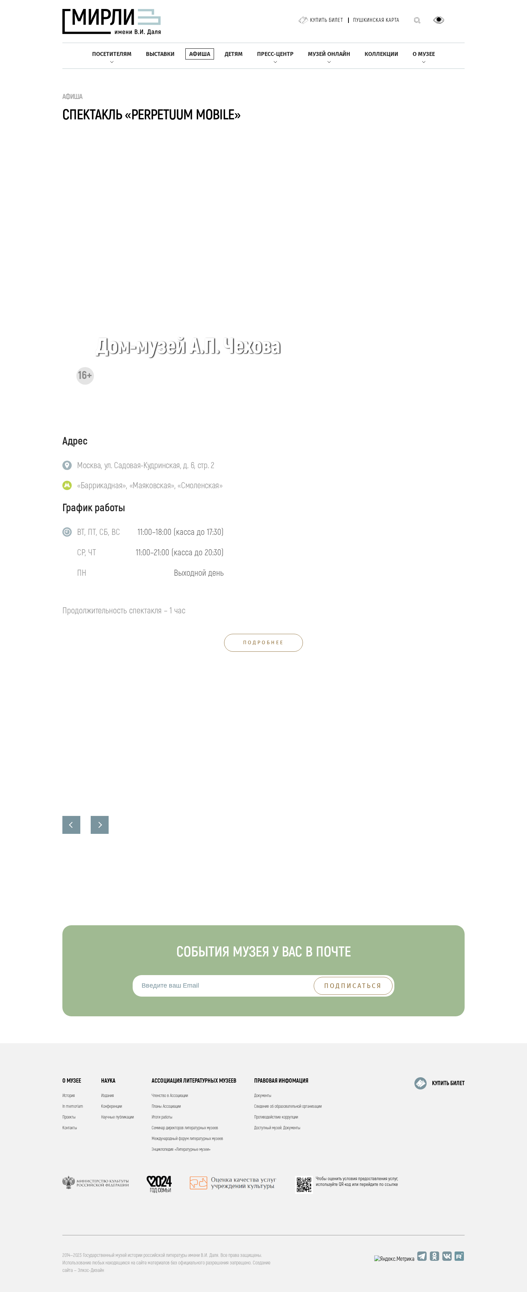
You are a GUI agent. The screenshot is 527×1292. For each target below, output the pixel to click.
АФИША (72, 96)
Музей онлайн (329, 54)
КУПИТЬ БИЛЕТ (448, 1083)
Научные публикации (117, 1117)
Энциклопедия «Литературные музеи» (181, 1149)
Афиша (199, 54)
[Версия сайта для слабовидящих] (438, 20)
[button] (71, 825)
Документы (262, 1095)
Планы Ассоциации (166, 1106)
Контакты (69, 1128)
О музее (424, 54)
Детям (234, 54)
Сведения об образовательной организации (288, 1106)
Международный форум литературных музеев (187, 1138)
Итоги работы (162, 1117)
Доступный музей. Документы (277, 1128)
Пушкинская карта (376, 20)
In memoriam (72, 1106)
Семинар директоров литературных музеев (185, 1128)
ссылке (391, 1184)
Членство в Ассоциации (170, 1095)
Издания (107, 1095)
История (68, 1095)
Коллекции (381, 54)
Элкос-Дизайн (91, 1270)
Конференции (111, 1106)
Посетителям (112, 54)
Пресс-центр (275, 54)
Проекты (69, 1117)
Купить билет (326, 20)
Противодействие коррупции (276, 1117)
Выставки (160, 54)
